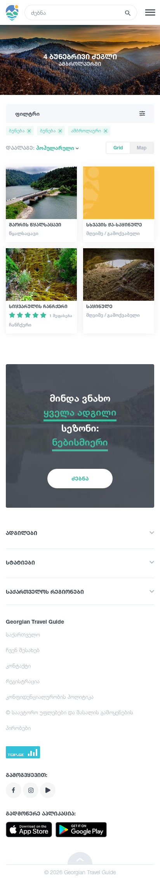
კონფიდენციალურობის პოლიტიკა (50, 696)
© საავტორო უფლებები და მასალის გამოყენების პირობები (69, 720)
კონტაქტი (18, 665)
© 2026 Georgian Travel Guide (80, 872)
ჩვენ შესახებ (23, 650)
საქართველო (23, 634)
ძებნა (80, 478)
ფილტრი (27, 113)
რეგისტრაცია (23, 681)
